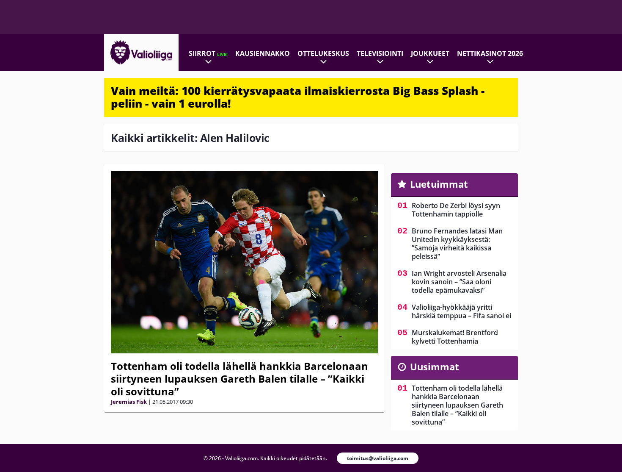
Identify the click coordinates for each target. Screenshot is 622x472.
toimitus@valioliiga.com (377, 458)
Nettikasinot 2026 (490, 53)
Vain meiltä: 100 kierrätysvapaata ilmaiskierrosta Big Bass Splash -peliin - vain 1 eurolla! (297, 97)
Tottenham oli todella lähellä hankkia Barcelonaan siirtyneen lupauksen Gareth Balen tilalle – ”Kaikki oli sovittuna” (239, 378)
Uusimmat (434, 366)
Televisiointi (380, 53)
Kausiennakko (262, 53)
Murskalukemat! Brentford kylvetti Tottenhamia (455, 337)
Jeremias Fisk (129, 401)
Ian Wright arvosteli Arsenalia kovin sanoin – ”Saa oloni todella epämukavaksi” (459, 282)
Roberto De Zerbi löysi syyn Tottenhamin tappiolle (456, 210)
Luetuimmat (439, 184)
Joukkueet (430, 53)
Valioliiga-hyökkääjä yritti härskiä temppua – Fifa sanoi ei (461, 311)
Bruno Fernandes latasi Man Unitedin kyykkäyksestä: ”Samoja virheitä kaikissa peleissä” (457, 243)
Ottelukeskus (323, 53)
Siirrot (208, 53)
